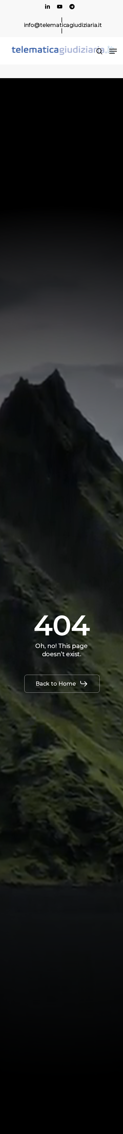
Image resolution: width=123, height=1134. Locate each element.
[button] (113, 51)
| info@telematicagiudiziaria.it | (63, 25)
